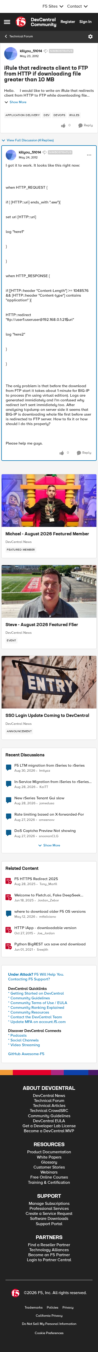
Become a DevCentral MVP (49, 1131)
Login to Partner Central (49, 1260)
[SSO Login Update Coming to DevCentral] (49, 682)
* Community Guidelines (29, 998)
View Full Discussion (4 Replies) (30, 140)
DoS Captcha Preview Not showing (45, 831)
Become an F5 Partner (49, 1255)
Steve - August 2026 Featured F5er (41, 625)
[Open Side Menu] (7, 22)
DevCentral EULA (49, 1121)
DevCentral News (18, 542)
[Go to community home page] (36, 22)
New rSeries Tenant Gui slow (39, 798)
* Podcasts (17, 1035)
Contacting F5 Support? (29, 979)
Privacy (67, 1308)
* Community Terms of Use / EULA (37, 1002)
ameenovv (46, 820)
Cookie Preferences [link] (49, 1333)
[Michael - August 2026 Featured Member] (49, 500)
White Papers (49, 1157)
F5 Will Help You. (36, 974)
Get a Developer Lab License (49, 1126)
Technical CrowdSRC (49, 1110)
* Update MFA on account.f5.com (37, 1021)
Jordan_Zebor (48, 900)
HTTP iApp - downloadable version (45, 928)
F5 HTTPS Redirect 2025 (36, 879)
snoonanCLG (49, 836)
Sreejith (42, 950)
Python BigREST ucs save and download (50, 944)
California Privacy (49, 1316)
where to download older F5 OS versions (50, 911)
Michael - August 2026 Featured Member (47, 534)
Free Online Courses (49, 1177)
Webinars (49, 1172)
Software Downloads (49, 1218)
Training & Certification (49, 1182)
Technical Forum (21, 36)
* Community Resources (28, 1012)
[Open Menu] (90, 36)
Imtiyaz (44, 771)
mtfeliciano (47, 917)
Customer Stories (49, 1167)
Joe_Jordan (46, 933)
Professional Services (49, 1208)
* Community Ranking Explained (36, 1007)
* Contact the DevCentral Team (35, 1017)
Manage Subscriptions (49, 1203)
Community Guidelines (49, 1116)
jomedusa (46, 803)
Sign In (85, 21)
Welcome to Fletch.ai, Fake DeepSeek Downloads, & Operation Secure (47, 895)
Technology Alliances (49, 1250)
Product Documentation (49, 1152)
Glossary (49, 1162)
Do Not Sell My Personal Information (49, 1324)
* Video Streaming (24, 1044)
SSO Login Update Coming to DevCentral (47, 716)
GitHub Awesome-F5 (26, 1053)
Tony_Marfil (48, 884)
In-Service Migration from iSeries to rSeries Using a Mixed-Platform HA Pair (51, 782)
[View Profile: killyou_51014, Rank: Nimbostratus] (10, 53)
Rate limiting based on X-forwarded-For (49, 814)
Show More (18, 102)
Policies (52, 1308)
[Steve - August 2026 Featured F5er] (49, 591)
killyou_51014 (31, 51)
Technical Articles (49, 1105)
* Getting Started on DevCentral (36, 993)
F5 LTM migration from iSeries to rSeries (49, 765)
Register (68, 21)
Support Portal (49, 1223)
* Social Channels (23, 1040)
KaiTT (43, 787)
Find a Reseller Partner (49, 1245)
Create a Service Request (49, 1213)
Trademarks (34, 1308)
